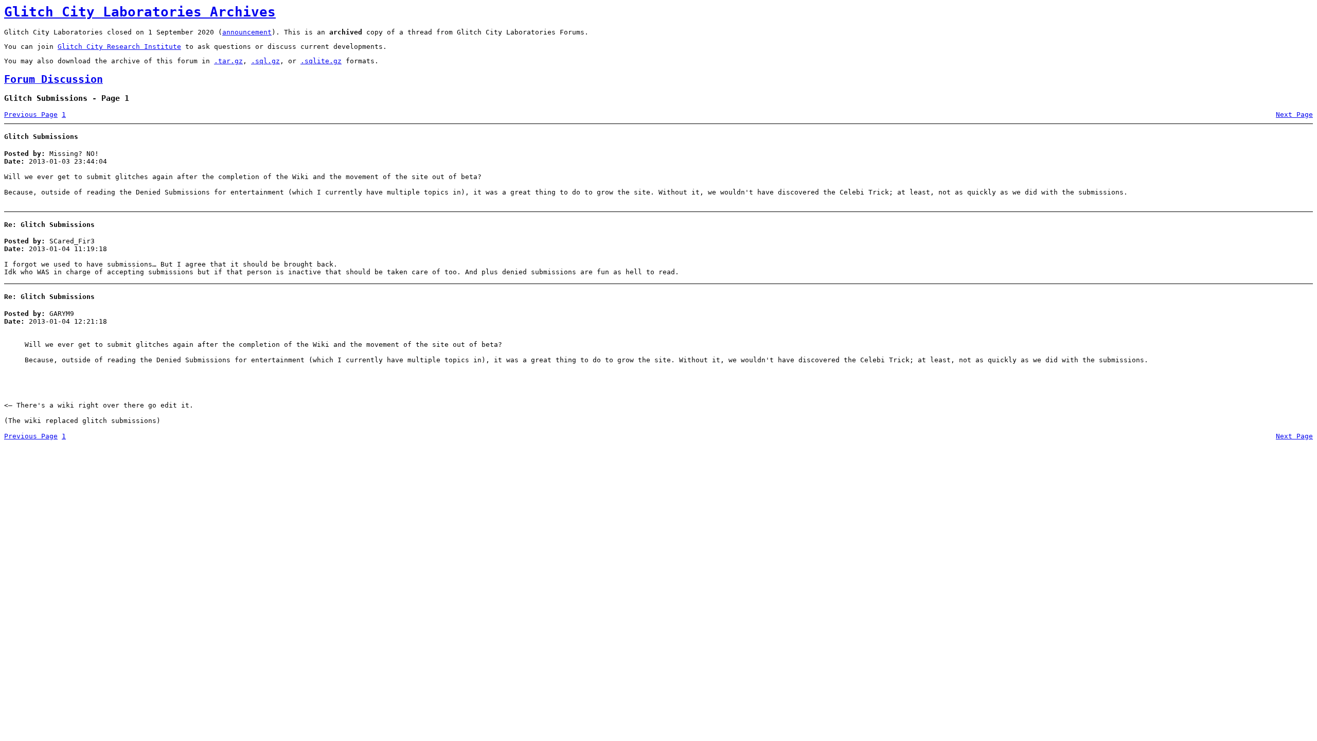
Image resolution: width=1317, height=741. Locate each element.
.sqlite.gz (321, 61)
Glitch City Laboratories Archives (140, 12)
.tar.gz (228, 61)
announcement (247, 32)
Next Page (1294, 114)
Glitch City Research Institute (119, 46)
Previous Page (31, 114)
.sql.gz (265, 61)
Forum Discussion (53, 79)
